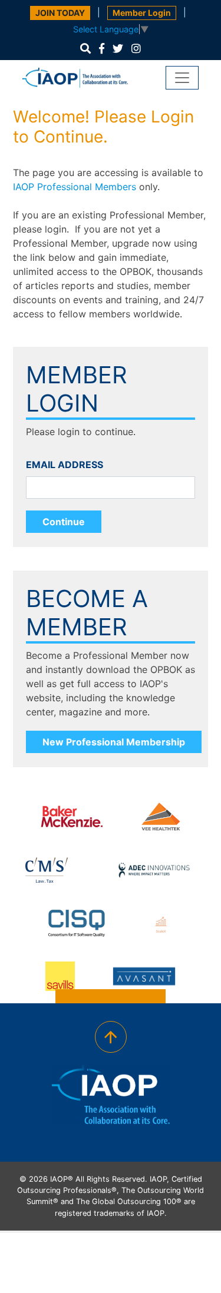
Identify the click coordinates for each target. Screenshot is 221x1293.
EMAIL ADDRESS (64, 464)
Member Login (142, 13)
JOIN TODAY (60, 13)
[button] (85, 48)
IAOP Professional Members (74, 187)
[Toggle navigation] (182, 77)
